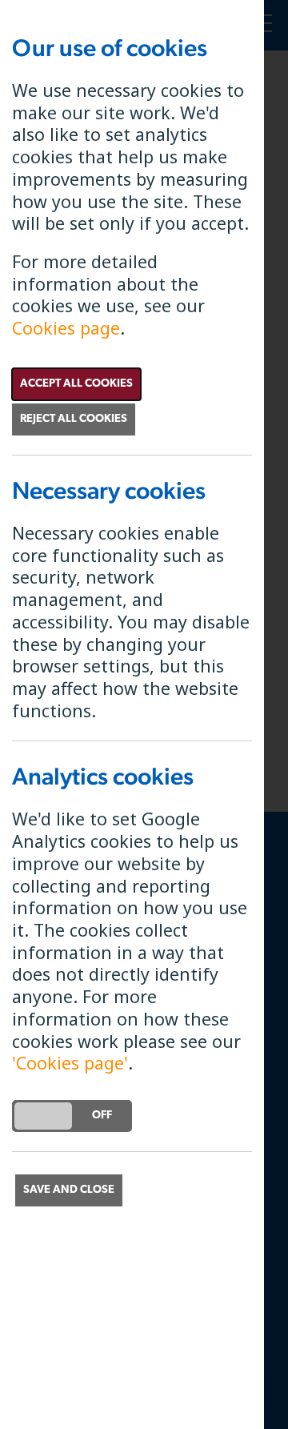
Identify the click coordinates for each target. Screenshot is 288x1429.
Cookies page (66, 327)
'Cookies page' (70, 1062)
